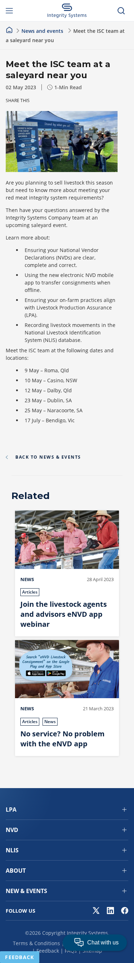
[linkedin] (110, 910)
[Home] (9, 30)
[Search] (121, 11)
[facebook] (124, 910)
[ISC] (67, 11)
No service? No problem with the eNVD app (62, 738)
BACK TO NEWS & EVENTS (48, 457)
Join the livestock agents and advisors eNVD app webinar (63, 614)
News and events (42, 30)
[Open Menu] (13, 11)
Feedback (47, 950)
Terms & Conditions (36, 943)
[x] (96, 910)
